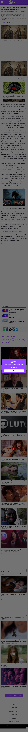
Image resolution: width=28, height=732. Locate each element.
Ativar (14, 370)
